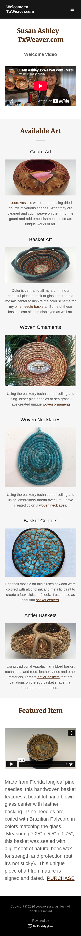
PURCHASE (61, 878)
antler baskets (48, 677)
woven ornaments (57, 404)
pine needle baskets (30, 307)
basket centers (47, 600)
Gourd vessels (21, 203)
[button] (72, 9)
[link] (29, 12)
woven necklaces (52, 505)
